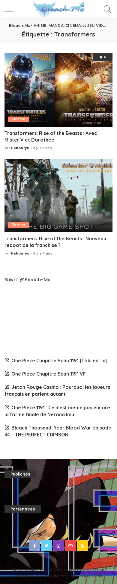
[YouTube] (70, 545)
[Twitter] (46, 545)
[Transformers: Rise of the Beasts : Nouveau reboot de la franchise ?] (58, 195)
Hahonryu (20, 148)
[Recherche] (106, 9)
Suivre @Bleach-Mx (27, 279)
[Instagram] (58, 545)
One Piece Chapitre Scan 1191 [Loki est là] (59, 361)
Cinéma (18, 119)
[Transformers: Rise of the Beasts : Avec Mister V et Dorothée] (58, 89)
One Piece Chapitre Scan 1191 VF (48, 374)
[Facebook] (34, 545)
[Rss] (82, 545)
